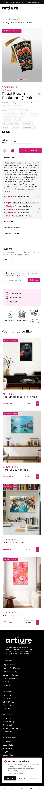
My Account (8, 742)
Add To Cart (32, 151)
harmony (6, 107)
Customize (34, 778)
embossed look (28, 123)
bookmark (12, 111)
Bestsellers (7, 685)
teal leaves (7, 119)
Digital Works (9, 665)
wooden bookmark (29, 127)
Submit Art (7, 732)
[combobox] (21, 141)
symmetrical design (10, 115)
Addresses (7, 748)
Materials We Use (10, 728)
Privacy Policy (19, 773)
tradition (24, 103)
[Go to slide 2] (21, 79)
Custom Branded (10, 678)
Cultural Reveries (24, 213)
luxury (33, 103)
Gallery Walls (8, 705)
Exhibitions (7, 695)
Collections (7, 699)
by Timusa (6, 90)
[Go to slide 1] (18, 79)
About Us (7, 718)
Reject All (22, 778)
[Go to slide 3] (23, 79)
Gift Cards (7, 708)
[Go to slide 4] (25, 79)
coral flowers (34, 115)
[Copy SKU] (30, 216)
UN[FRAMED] (9, 702)
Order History (9, 745)
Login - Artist (8, 752)
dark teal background (11, 123)
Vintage (33, 203)
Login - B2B (8, 755)
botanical (14, 127)
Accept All (10, 778)
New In (6, 682)
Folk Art (15, 203)
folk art (23, 115)
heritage (13, 103)
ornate (5, 127)
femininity (18, 107)
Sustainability (8, 725)
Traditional (24, 203)
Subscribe (34, 280)
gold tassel (18, 119)
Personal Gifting (10, 671)
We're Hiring (8, 722)
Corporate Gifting (10, 675)
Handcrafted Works (11, 668)
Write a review (9, 259)
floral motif (23, 111)
